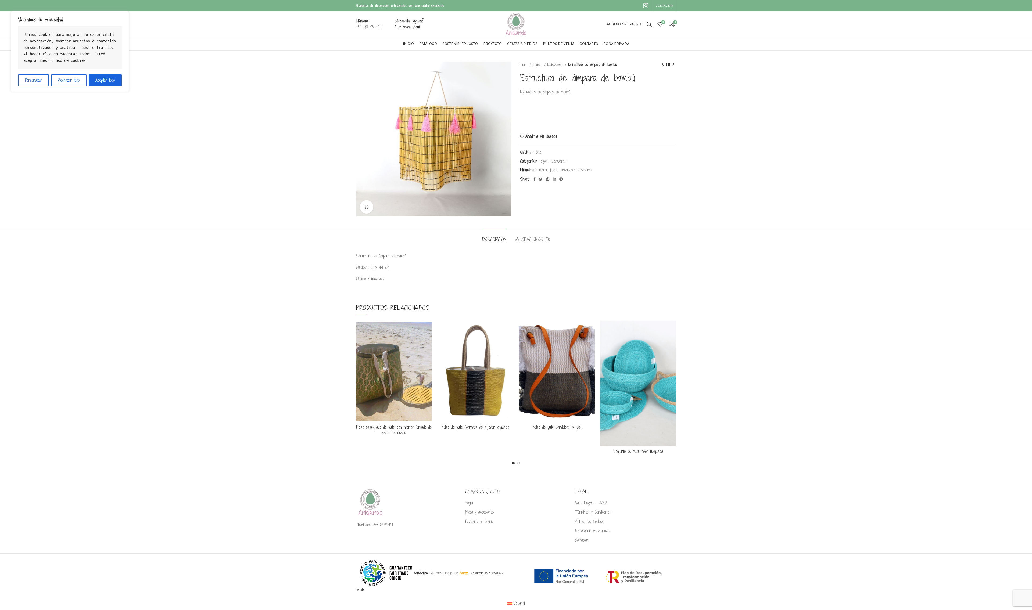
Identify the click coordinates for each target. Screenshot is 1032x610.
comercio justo (546, 170)
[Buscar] (649, 24)
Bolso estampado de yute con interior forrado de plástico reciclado (394, 429)
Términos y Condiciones (593, 512)
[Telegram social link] (561, 179)
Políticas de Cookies (589, 521)
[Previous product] (662, 64)
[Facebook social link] (534, 179)
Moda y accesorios (479, 512)
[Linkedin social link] (554, 179)
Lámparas (555, 64)
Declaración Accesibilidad (592, 530)
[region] (70, 51)
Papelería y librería (479, 521)
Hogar (538, 64)
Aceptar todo (105, 80)
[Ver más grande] (366, 207)
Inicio (524, 64)
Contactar (582, 540)
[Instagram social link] (646, 5)
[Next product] (673, 64)
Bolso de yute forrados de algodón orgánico (475, 427)
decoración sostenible (576, 170)
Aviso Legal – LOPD (591, 503)
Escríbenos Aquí (407, 27)
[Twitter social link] (540, 179)
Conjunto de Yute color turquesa (638, 451)
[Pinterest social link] (547, 179)
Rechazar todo (69, 80)
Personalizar (33, 80)
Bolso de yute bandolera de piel (557, 427)
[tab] (494, 237)
